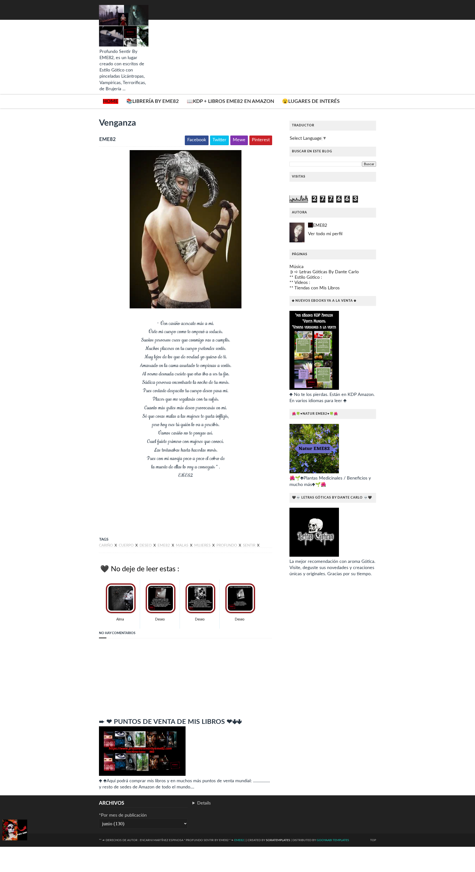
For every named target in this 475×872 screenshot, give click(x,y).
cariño (106, 545)
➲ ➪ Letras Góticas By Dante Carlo (324, 272)
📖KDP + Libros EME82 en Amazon (230, 101)
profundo (227, 545)
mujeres (203, 545)
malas (182, 545)
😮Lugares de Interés (311, 101)
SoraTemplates (278, 840)
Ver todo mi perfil (325, 234)
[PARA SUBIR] (14, 831)
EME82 (320, 225)
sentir (249, 545)
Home (110, 101)
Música (296, 267)
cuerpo (127, 545)
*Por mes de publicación (123, 815)
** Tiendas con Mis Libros (314, 288)
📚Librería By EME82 (152, 101)
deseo (146, 545)
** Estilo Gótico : (305, 277)
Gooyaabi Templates (333, 840)
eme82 (164, 545)
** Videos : (299, 282)
